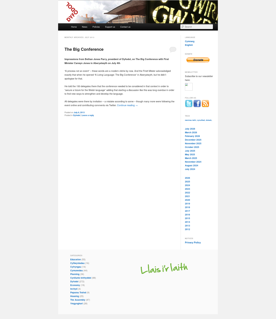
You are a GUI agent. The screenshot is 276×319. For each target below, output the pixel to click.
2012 (187, 229)
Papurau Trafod (78, 292)
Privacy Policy (193, 242)
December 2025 (193, 139)
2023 (187, 188)
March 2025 (191, 158)
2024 (187, 185)
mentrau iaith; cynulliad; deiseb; (198, 120)
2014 (187, 221)
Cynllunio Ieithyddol (80, 277)
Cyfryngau (75, 266)
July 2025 (190, 150)
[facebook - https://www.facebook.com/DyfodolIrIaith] (197, 104)
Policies (96, 26)
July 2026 (190, 128)
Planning (74, 274)
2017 (187, 210)
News (84, 26)
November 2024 (193, 161)
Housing (74, 296)
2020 (187, 199)
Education (75, 259)
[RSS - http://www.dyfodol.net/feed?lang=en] (205, 104)
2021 (187, 196)
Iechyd (73, 288)
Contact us (125, 26)
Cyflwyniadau (77, 263)
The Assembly (77, 299)
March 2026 (191, 132)
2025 (187, 181)
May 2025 (190, 154)
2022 (187, 192)
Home (74, 26)
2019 (187, 203)
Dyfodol (76, 115)
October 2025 (192, 147)
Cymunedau (76, 270)
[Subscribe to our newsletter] (199, 87)
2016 (187, 214)
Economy (75, 285)
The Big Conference (84, 49)
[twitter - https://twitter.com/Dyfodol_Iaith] (189, 104)
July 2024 (190, 169)
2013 (187, 225)
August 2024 (191, 165)
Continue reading (127, 105)
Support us (110, 26)
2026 (187, 177)
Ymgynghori (76, 303)
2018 (187, 207)
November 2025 (193, 143)
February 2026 (192, 136)
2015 (187, 218)
